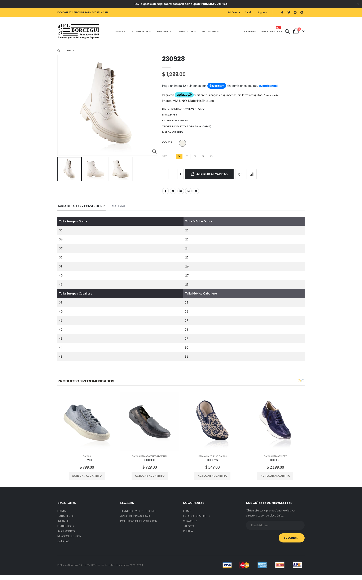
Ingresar (263, 12)
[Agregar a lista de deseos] (240, 174)
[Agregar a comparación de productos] (252, 174)
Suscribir (291, 538)
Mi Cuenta (234, 12)
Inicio (59, 51)
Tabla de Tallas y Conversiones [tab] (81, 206)
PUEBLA (188, 531)
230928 (173, 58)
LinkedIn (180, 191)
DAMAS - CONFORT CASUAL (153, 456)
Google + (188, 191)
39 (203, 156)
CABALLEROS (65, 516)
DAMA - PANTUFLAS (208, 456)
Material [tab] (118, 206)
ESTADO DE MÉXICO (196, 516)
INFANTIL (63, 521)
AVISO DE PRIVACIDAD (135, 516)
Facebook (165, 191)
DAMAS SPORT (279, 456)
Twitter (173, 191)
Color (167, 142)
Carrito (249, 12)
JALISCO (188, 526)
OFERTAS (63, 541)
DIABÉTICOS (65, 526)
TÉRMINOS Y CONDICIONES (138, 511)
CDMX (187, 511)
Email (196, 191)
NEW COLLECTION (69, 536)
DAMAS (183, 120)
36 (179, 156)
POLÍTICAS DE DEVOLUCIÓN (138, 521)
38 (195, 156)
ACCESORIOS (66, 531)
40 (211, 156)
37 (187, 156)
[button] (299, 380)
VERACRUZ (190, 521)
